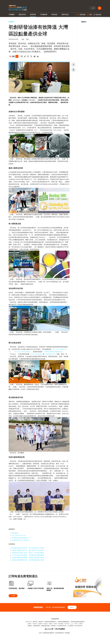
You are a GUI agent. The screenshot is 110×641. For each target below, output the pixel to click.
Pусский (67, 623)
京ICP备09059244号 (61, 625)
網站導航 (53, 625)
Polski (55, 623)
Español (40, 623)
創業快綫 (15, 533)
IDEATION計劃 (36, 354)
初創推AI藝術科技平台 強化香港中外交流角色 (28, 550)
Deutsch (35, 623)
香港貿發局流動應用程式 (50, 621)
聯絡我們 (41, 621)
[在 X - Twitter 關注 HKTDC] (54, 629)
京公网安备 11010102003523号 (75, 625)
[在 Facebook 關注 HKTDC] (52, 629)
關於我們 (35, 621)
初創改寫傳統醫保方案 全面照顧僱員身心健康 (28, 560)
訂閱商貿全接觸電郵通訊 (63, 621)
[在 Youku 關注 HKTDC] (64, 629)
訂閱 (14, 595)
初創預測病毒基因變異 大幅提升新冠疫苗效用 (28, 557)
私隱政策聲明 (36, 625)
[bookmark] (73, 69)
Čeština (29, 623)
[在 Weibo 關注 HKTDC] (58, 629)
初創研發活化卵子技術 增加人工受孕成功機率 (28, 553)
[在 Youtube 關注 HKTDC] (62, 629)
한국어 (76, 623)
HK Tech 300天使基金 (22, 351)
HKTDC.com (28, 621)
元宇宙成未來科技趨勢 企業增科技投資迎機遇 (28, 555)
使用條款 (30, 625)
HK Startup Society (19, 535)
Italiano (50, 623)
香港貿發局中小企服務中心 (21, 540)
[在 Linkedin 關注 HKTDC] (56, 629)
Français (45, 623)
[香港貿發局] (55, 619)
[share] (73, 64)
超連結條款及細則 (45, 625)
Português (60, 623)
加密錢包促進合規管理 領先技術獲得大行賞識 (28, 548)
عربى (71, 623)
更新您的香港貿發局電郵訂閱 (77, 621)
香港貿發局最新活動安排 (20, 538)
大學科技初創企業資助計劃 (53, 351)
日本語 (80, 623)
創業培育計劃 (50, 354)
